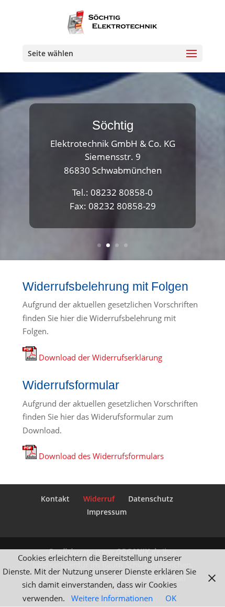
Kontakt (55, 499)
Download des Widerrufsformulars (101, 456)
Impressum (107, 512)
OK (170, 598)
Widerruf (99, 499)
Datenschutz (150, 499)
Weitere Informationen (112, 598)
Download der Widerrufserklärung (100, 357)
